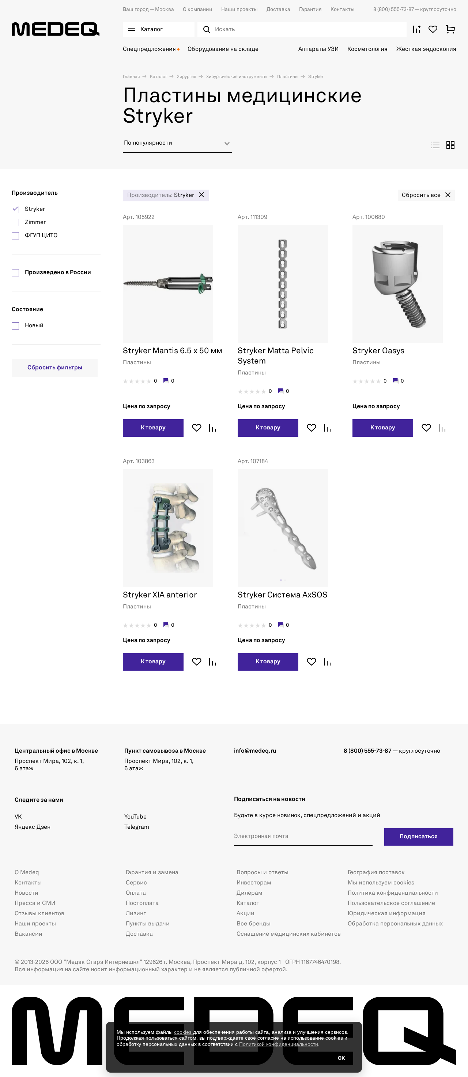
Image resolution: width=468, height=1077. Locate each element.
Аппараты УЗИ (318, 49)
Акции (245, 914)
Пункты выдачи (148, 924)
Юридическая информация (387, 914)
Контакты (343, 9)
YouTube (135, 817)
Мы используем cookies (381, 883)
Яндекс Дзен (32, 827)
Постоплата (142, 903)
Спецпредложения (149, 49)
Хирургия (186, 77)
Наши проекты (239, 9)
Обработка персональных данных (395, 924)
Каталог (158, 77)
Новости (26, 893)
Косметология (367, 49)
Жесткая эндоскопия (426, 49)
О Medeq (27, 873)
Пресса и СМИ (35, 903)
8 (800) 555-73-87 (394, 9)
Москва (148, 9)
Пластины (287, 77)
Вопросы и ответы (262, 873)
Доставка (278, 9)
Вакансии (28, 934)
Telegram (136, 827)
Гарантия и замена (152, 873)
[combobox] (177, 146)
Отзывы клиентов (39, 914)
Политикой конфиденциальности (278, 1044)
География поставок (376, 873)
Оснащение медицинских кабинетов (289, 934)
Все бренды (254, 924)
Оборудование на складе (223, 49)
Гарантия (310, 9)
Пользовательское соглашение (391, 903)
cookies (183, 1032)
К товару (153, 428)
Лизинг (136, 914)
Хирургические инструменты (236, 77)
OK (341, 1058)
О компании (197, 9)
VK (18, 817)
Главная (131, 77)
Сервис (136, 883)
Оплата (136, 893)
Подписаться (419, 837)
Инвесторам (254, 883)
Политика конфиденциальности (393, 893)
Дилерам (250, 893)
